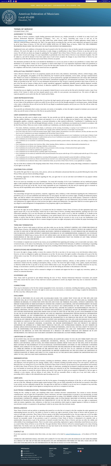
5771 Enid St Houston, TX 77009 (30, 455)
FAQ (79, 5)
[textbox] (91, 1)
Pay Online (51, 456)
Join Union (105, 1)
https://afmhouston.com (20, 40)
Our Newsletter (52, 454)
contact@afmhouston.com (73, 434)
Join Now (51, 453)
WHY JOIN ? (48, 5)
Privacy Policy (66, 453)
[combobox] (91, 1)
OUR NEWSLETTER (59, 5)
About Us (51, 450)
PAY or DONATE (71, 5)
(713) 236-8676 (26, 451)
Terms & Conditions (67, 451)
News (50, 451)
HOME (33, 5)
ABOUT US (39, 5)
